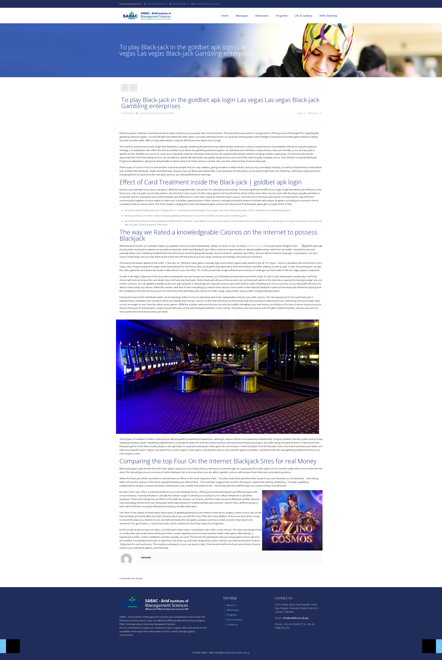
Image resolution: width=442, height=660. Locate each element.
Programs (232, 614)
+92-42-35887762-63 (157, 3)
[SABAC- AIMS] (147, 15)
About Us (231, 605)
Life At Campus (234, 619)
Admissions (233, 609)
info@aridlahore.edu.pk (207, 3)
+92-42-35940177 (180, 3)
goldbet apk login (255, 245)
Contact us (232, 624)
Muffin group (242, 652)
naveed (143, 113)
